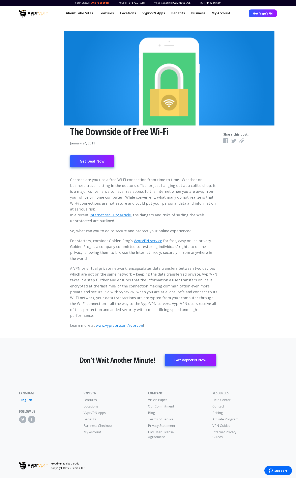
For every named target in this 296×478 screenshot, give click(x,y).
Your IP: (123, 2)
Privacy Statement (161, 425)
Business (198, 13)
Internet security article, (111, 215)
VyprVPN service (148, 240)
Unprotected (100, 2)
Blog (151, 413)
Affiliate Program (225, 419)
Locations (128, 13)
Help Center (221, 400)
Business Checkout (98, 425)
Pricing (217, 413)
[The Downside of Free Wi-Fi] (169, 78)
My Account (221, 13)
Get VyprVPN (263, 13)
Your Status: (82, 2)
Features (106, 13)
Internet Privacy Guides (224, 434)
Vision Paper (157, 400)
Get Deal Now (92, 161)
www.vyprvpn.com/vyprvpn (119, 325)
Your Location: (163, 3)
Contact (218, 406)
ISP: (202, 3)
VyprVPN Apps (153, 13)
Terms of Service (160, 419)
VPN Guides (221, 425)
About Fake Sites (79, 13)
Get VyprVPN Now (190, 360)
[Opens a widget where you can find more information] (278, 471)
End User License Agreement (161, 434)
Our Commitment (161, 406)
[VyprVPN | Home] (33, 14)
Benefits (178, 13)
